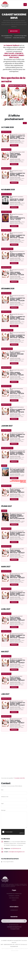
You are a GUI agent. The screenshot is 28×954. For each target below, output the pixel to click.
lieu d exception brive (6, 35)
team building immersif (7, 948)
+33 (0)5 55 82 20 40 (15, 848)
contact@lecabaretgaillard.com (16, 851)
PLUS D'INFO (14, 31)
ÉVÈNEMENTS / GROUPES (14, 895)
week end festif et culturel (21, 948)
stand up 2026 (14, 950)
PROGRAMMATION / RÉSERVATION (14, 893)
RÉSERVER (14, 145)
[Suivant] (24, 97)
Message (3, 810)
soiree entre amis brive (19, 37)
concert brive (8, 37)
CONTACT (14, 900)
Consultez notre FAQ (19, 778)
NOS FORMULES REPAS (14, 898)
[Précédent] (4, 97)
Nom (2, 790)
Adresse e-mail (4, 796)
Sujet (2, 803)
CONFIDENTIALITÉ (14, 910)
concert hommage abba (20, 35)
